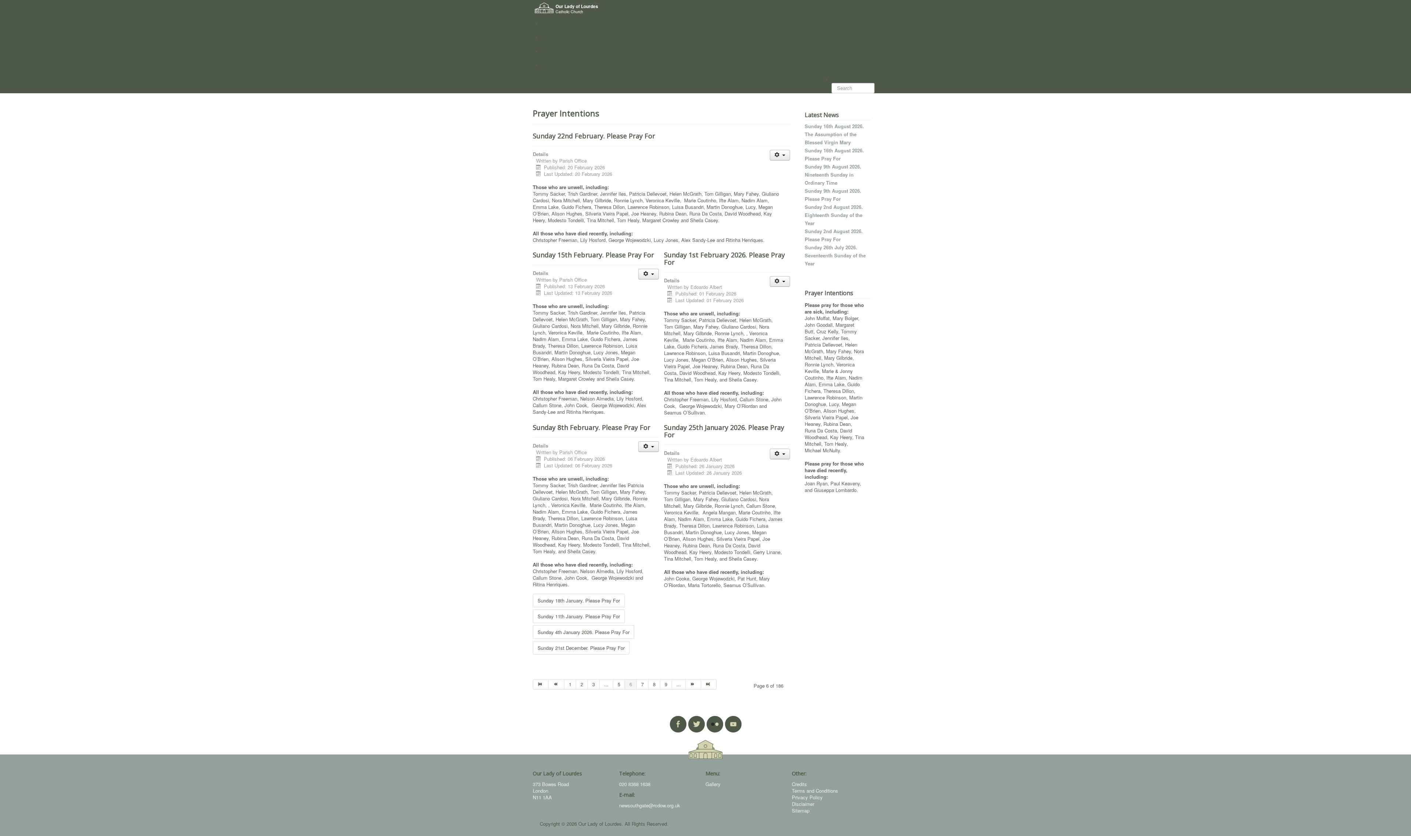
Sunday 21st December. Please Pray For (581, 647)
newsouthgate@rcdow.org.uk (649, 805)
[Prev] (556, 684)
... (606, 684)
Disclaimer (803, 803)
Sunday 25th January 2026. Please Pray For (724, 431)
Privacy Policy (807, 797)
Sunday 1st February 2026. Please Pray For (724, 258)
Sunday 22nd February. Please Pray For (594, 135)
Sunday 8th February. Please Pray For (591, 427)
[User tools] (780, 155)
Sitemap (800, 810)
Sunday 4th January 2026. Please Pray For (583, 632)
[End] (709, 684)
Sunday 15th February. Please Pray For (593, 254)
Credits (799, 784)
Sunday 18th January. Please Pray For (579, 600)
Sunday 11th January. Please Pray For (579, 616)
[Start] (541, 684)
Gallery (713, 784)
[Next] (693, 684)
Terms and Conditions (815, 790)
